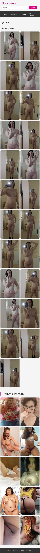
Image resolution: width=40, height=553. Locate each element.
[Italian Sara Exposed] (30, 426)
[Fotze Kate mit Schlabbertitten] (10, 455)
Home (5, 14)
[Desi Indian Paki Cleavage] (30, 485)
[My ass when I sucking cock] (30, 515)
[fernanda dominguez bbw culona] (10, 426)
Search (33, 7)
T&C (13, 550)
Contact (9, 550)
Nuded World (9, 3)
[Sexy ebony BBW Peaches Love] (10, 515)
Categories (14, 14)
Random (24, 14)
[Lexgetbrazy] (30, 455)
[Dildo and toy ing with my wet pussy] (10, 544)
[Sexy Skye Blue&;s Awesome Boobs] (10, 485)
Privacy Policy (20, 550)
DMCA (30, 550)
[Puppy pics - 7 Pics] (30, 544)
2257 (26, 550)
